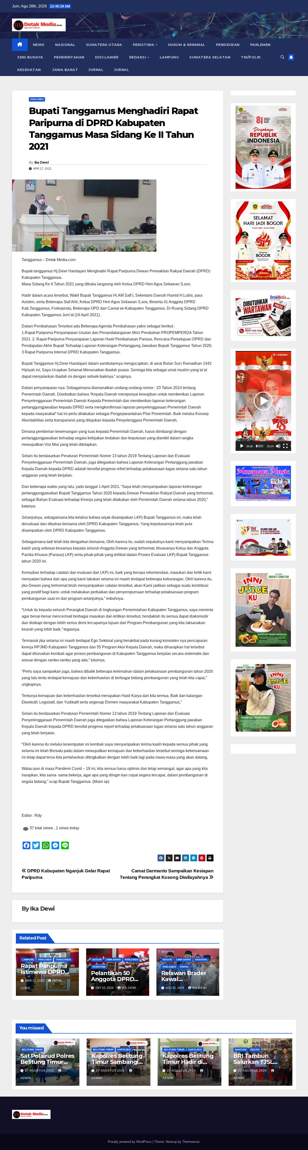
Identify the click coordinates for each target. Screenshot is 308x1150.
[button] (282, 57)
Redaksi (138, 57)
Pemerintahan (69, 57)
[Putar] (241, 446)
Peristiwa (144, 45)
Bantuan (240, 1049)
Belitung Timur (32, 1049)
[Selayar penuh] (285, 446)
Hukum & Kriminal (186, 45)
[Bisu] (278, 446)
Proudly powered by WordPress (130, 1142)
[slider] (259, 446)
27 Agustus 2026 (40, 1070)
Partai (184, 966)
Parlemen (260, 45)
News (39, 45)
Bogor (97, 959)
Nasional (65, 45)
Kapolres (124, 1049)
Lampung (169, 57)
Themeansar (190, 1142)
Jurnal (96, 70)
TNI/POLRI (251, 57)
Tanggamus (63, 959)
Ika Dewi (41, 162)
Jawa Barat (64, 70)
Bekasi (255, 1049)
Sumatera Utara (104, 45)
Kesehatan (29, 70)
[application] (263, 401)
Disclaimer (107, 57)
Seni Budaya (30, 57)
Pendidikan (228, 45)
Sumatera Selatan (209, 57)
